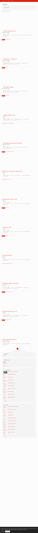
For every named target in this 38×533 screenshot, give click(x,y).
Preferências (2, 531)
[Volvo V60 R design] (19, 76)
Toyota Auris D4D (6, 227)
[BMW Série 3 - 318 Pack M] (19, 48)
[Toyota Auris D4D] (19, 216)
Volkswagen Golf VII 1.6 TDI (11, 382)
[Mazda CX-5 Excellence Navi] (5, 375)
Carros (8, 33)
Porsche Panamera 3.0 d (9, 31)
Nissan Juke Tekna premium (9, 339)
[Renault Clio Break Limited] (5, 398)
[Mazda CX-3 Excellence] (5, 395)
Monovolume (20, 119)
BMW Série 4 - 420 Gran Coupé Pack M (12, 171)
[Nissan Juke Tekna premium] (19, 328)
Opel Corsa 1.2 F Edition (11, 432)
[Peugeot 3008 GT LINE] (19, 104)
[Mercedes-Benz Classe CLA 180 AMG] (19, 132)
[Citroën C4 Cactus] (5, 378)
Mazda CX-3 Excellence (11, 394)
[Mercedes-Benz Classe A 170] (19, 300)
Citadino (19, 315)
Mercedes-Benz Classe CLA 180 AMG (12, 143)
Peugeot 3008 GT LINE (9, 115)
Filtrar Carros (6, 7)
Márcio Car (4, 0)
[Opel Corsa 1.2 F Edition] (5, 433)
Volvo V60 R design (8, 87)
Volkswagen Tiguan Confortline (10, 283)
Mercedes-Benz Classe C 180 (9, 199)
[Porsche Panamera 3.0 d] (19, 20)
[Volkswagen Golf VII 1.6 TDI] (5, 383)
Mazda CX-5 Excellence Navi (12, 374)
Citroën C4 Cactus (10, 377)
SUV (3, 363)
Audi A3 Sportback (7, 255)
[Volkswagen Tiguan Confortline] (19, 272)
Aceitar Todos (8, 531)
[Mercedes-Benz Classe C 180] (19, 188)
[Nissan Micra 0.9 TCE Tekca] (5, 430)
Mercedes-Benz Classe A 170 (9, 311)
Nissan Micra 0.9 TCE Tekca (11, 429)
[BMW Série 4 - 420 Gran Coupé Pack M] (19, 160)
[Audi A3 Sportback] (19, 244)
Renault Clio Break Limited (11, 397)
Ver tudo (5, 365)
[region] (19, 530)
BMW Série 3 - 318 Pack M (10, 59)
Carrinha (19, 63)
